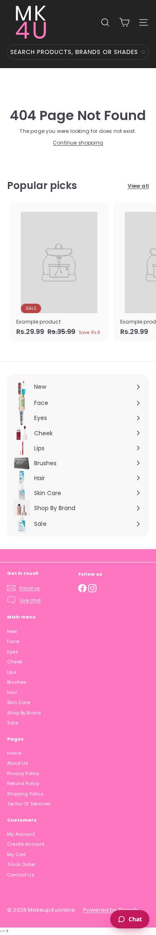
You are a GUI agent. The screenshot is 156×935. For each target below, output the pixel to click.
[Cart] (124, 22)
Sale (12, 722)
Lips (12, 672)
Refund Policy (23, 783)
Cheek (14, 661)
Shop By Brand (24, 712)
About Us (17, 763)
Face (13, 641)
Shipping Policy (25, 793)
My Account (21, 834)
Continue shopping (78, 142)
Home (14, 753)
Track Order (21, 864)
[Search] (143, 52)
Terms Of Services (29, 803)
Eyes (12, 651)
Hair (12, 692)
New (12, 631)
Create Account (26, 844)
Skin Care (18, 702)
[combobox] (78, 52)
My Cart (16, 854)
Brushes (16, 682)
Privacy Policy (23, 773)
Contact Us (21, 874)
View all (138, 185)
